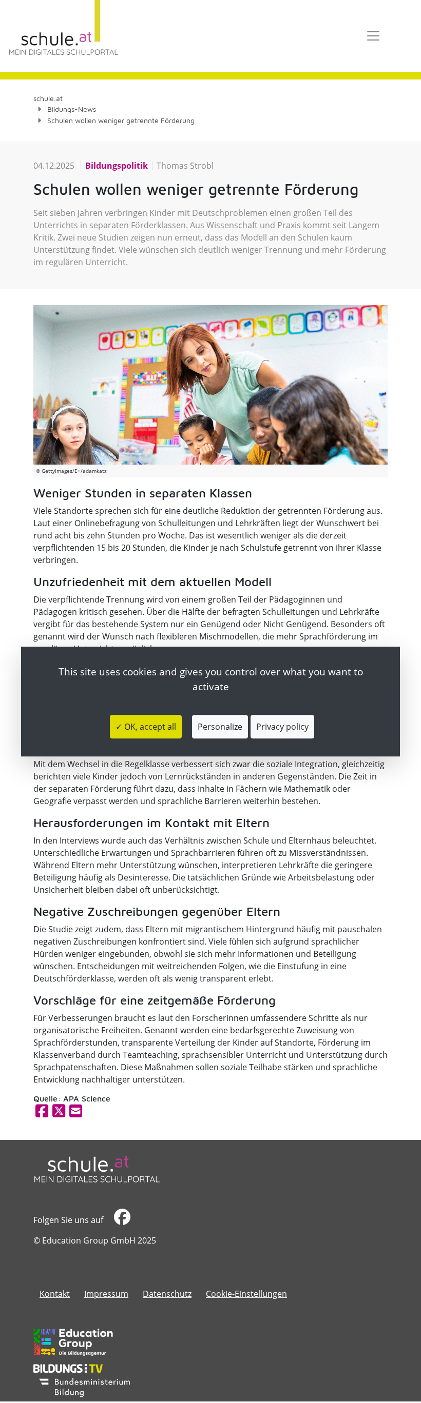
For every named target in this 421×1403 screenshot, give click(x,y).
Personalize (220, 726)
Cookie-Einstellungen (246, 1293)
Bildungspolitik (116, 165)
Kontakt (55, 1293)
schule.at (48, 98)
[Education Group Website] (73, 1342)
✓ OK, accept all (146, 726)
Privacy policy (282, 726)
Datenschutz (167, 1293)
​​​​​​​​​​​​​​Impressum (106, 1293)
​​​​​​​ (120, 1220)
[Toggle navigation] (373, 36)
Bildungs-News (71, 109)
